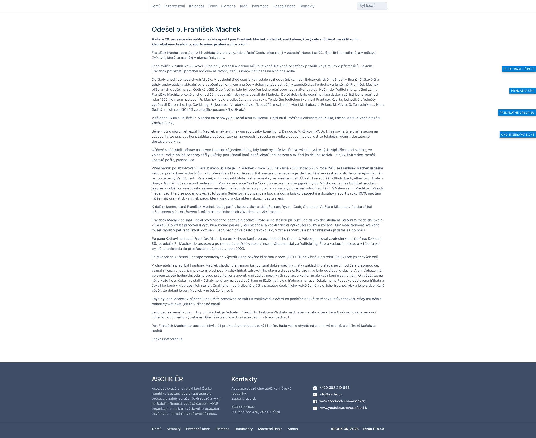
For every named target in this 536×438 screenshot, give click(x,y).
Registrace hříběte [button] (519, 69)
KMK (244, 6)
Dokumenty (243, 429)
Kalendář (196, 6)
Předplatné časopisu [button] (517, 112)
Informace (260, 6)
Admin (293, 429)
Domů (156, 6)
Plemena (228, 6)
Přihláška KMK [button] (522, 90)
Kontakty (307, 6)
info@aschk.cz (330, 394)
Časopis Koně (284, 6)
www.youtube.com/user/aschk (343, 408)
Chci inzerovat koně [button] (517, 134)
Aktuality (174, 429)
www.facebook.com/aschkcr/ (342, 401)
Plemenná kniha (198, 429)
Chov (212, 6)
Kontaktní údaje (270, 429)
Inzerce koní (175, 6)
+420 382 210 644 (334, 387)
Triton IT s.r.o (373, 429)
